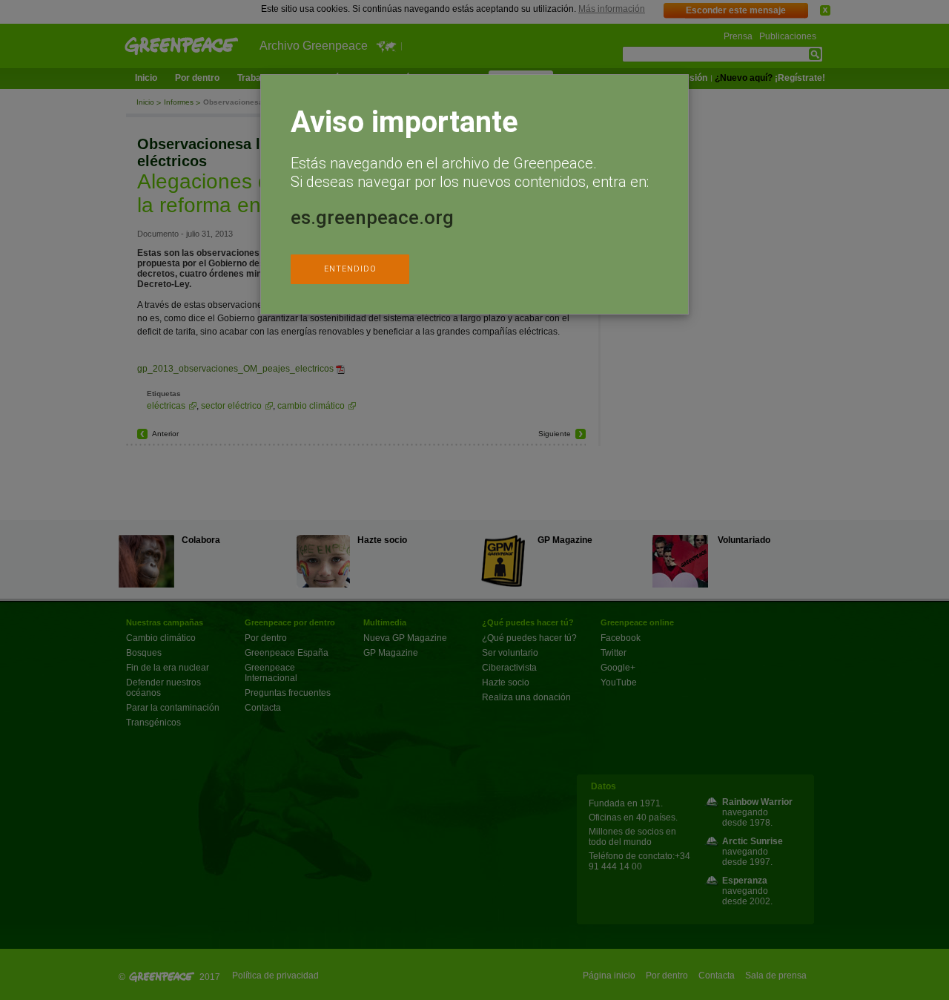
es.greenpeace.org (372, 217)
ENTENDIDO (350, 269)
